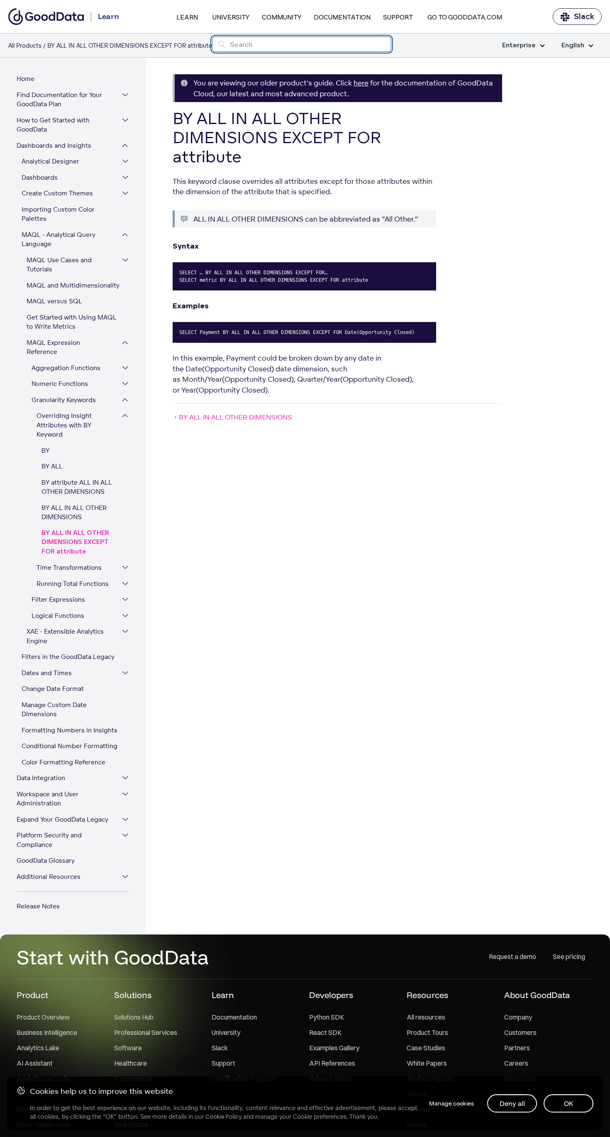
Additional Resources (49, 877)
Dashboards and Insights (54, 145)
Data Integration (41, 778)
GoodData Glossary (46, 860)
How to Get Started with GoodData (53, 125)
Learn (187, 17)
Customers (520, 1032)
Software (128, 1048)
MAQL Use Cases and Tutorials (59, 264)
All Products (24, 45)
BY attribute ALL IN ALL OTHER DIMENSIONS (76, 487)
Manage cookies (451, 1103)
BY (45, 450)
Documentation (342, 17)
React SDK (325, 1032)
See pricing (569, 956)
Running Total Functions (73, 584)
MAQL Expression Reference (53, 347)
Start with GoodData (113, 957)
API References (332, 1063)
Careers (516, 1063)
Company (518, 1017)
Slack (584, 16)
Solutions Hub (134, 1017)
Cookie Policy (223, 1116)
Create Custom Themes (57, 193)
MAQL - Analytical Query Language (58, 239)
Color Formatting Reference (63, 762)
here (361, 82)
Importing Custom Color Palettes (58, 214)
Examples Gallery (334, 1048)
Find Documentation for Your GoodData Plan (59, 99)
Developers (331, 995)
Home (25, 79)
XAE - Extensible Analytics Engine (65, 636)
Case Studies (426, 1048)
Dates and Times (47, 673)
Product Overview (43, 1017)
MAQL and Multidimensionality (73, 285)
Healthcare (130, 1063)
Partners (517, 1048)
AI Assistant (35, 1063)
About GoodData (537, 995)
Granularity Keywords (64, 400)
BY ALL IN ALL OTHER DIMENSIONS (74, 512)
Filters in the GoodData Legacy (68, 657)
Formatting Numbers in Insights (69, 730)
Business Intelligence (47, 1032)
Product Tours (427, 1032)
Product (32, 995)
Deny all (512, 1103)
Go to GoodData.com (464, 17)
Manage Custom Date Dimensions (54, 709)
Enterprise (519, 45)
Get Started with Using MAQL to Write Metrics (72, 322)
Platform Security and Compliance (49, 840)
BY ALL (52, 466)
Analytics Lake (38, 1048)
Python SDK (326, 1017)
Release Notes (38, 906)
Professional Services (145, 1032)
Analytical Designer (50, 161)
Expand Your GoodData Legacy (62, 819)
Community (281, 17)
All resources (426, 1017)
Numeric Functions (60, 384)
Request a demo (512, 956)
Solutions (132, 995)
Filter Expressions (58, 599)
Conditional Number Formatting (69, 746)
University (230, 17)
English (572, 45)
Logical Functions (58, 616)
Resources (427, 995)
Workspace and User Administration (47, 799)
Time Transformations (69, 567)
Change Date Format (53, 689)
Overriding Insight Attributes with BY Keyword (64, 425)
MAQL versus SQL (54, 301)
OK (568, 1103)
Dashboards (40, 177)
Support (398, 17)
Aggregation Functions (66, 368)
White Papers (427, 1063)
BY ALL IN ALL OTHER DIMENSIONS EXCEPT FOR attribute (75, 542)
